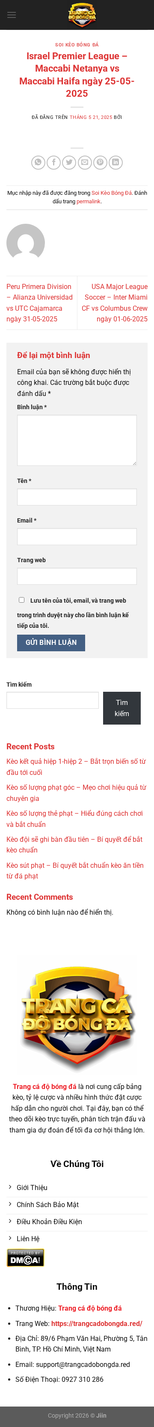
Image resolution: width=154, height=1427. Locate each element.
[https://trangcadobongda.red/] (82, 15)
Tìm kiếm (19, 684)
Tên (24, 481)
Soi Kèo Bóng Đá (76, 45)
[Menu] (11, 14)
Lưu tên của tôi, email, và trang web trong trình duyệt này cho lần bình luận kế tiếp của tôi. (73, 613)
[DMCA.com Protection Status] (25, 1258)
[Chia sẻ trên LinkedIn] (116, 163)
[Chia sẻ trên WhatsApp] (38, 163)
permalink (89, 201)
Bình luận (32, 407)
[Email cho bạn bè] (85, 163)
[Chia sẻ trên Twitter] (69, 163)
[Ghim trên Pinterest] (100, 163)
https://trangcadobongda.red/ (96, 1324)
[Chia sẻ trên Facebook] (54, 163)
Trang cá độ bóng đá (90, 1308)
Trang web (31, 560)
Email (26, 520)
